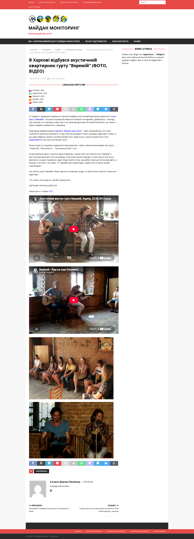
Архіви (137, 41)
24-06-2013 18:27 (39, 78)
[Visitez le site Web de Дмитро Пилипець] (51, 490)
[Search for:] (152, 2)
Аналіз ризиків (34, 7)
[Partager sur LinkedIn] (49, 109)
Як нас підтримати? (96, 41)
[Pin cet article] (57, 109)
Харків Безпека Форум (69, 2)
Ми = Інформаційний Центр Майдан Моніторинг (54, 41)
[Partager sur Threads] (114, 109)
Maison (31, 2)
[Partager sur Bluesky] (106, 109)
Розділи (46, 49)
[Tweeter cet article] (41, 109)
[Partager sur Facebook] (33, 109)
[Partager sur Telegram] (98, 109)
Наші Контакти (120, 41)
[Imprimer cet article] (74, 109)
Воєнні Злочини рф (47, 2)
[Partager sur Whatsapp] (82, 109)
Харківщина (41, 471)
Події (57, 49)
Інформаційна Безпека (92, 2)
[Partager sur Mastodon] (90, 109)
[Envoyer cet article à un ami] (65, 109)
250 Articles (88, 481)
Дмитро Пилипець (57, 78)
